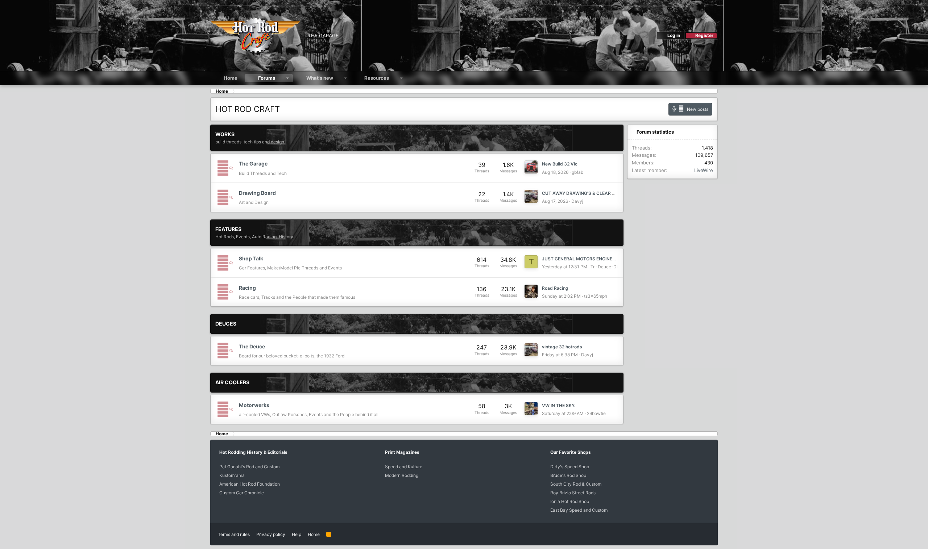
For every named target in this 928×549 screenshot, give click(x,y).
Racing (247, 288)
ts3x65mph (595, 296)
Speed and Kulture (403, 466)
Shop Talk (251, 258)
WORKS (225, 134)
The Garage (253, 163)
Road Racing (555, 288)
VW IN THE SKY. (558, 405)
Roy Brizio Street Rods (573, 492)
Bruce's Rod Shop (568, 475)
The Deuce (252, 346)
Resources (376, 78)
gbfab (577, 172)
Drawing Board (257, 193)
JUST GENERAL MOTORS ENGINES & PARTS (588, 258)
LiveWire (703, 170)
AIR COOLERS (232, 382)
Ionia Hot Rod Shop (569, 501)
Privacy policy (270, 534)
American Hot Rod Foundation (249, 484)
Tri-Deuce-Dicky (608, 266)
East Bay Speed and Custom (579, 510)
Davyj (577, 201)
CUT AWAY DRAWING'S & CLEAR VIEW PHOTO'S (593, 193)
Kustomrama (232, 475)
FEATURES (228, 229)
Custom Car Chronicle (241, 492)
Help (296, 534)
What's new (319, 78)
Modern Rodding (401, 475)
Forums (266, 78)
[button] (287, 78)
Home (230, 78)
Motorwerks (254, 405)
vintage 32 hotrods (562, 346)
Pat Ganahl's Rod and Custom (249, 466)
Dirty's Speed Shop (569, 466)
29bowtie (596, 413)
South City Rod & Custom (575, 484)
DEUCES (225, 323)
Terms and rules (234, 534)
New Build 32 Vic (559, 164)
